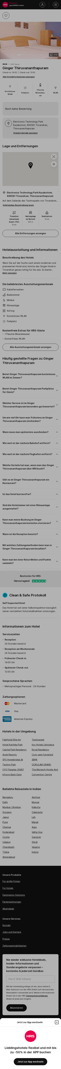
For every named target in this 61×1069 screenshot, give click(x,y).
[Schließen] (56, 1022)
